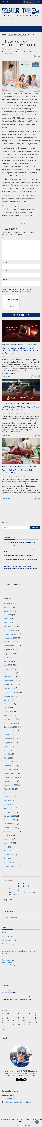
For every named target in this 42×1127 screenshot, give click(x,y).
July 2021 (7, 839)
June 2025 (8, 657)
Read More (6, 498)
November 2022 (10, 777)
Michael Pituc (9, 49)
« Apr (6, 899)
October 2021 (9, 827)
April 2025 (8, 665)
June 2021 (8, 843)
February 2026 (9, 626)
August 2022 (9, 789)
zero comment (8, 54)
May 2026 (8, 615)
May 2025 (8, 661)
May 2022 (8, 800)
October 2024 (9, 688)
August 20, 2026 (23, 476)
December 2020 (10, 866)
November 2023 (10, 731)
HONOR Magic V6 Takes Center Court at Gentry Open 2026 (19, 996)
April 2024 (8, 711)
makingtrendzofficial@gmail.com (18, 1102)
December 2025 (10, 634)
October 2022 (9, 781)
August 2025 (9, 649)
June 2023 (8, 750)
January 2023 (9, 769)
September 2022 (11, 785)
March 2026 (8, 622)
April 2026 (8, 619)
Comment (7, 238)
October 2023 (9, 735)
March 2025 (8, 669)
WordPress (15, 1119)
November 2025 (10, 638)
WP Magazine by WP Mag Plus (30, 1120)
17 (29, 890)
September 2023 (11, 738)
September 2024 (11, 692)
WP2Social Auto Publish (12, 1126)
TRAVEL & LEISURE (7, 51)
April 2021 (7, 851)
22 (19, 892)
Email (4, 271)
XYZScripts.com (32, 1126)
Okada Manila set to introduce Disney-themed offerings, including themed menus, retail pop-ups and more (20, 568)
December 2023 (10, 727)
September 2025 (11, 646)
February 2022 (9, 812)
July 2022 (7, 793)
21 (14, 892)
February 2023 (9, 766)
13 (9, 890)
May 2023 (8, 754)
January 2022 (9, 816)
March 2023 (8, 762)
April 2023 (8, 758)
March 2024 (8, 715)
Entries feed (7, 936)
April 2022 (8, 804)
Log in (4, 932)
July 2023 (7, 746)
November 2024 (10, 684)
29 (19, 895)
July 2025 (8, 653)
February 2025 (10, 673)
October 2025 (9, 642)
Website (5, 279)
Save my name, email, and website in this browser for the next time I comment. (19, 290)
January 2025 (9, 677)
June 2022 (8, 796)
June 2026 (8, 611)
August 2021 (9, 835)
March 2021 (8, 855)
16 (24, 890)
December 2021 (10, 820)
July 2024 (8, 700)
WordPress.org (8, 944)
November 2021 (10, 824)
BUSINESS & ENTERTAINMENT (22, 51)
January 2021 (9, 862)
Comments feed (9, 940)
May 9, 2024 (22, 49)
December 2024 (10, 680)
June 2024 (8, 704)
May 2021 (7, 847)
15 (19, 890)
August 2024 (9, 696)
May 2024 (8, 707)
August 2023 (9, 742)
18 (33, 890)
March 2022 (8, 808)
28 (14, 895)
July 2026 (7, 607)
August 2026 (9, 603)
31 (29, 895)
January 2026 (9, 630)
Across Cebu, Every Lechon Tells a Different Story (18, 471)
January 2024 (9, 723)
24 (29, 892)
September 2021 (10, 831)
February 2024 (10, 719)
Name (5, 262)
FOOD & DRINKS (31, 466)
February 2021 (9, 858)
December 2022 (10, 773)
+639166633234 (11, 1099)
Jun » (11, 899)
